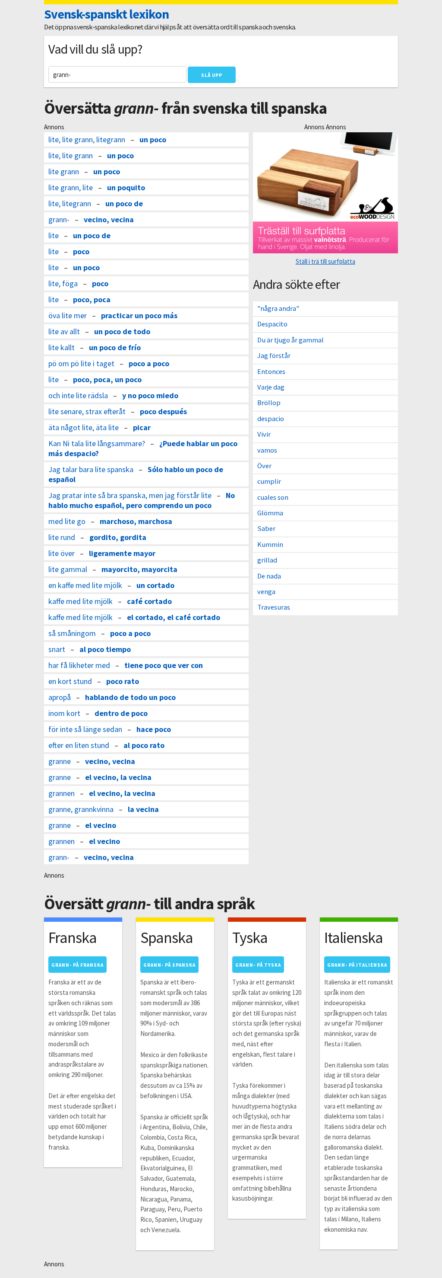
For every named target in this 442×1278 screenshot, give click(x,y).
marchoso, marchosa (136, 521)
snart (56, 649)
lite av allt (64, 331)
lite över (61, 553)
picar (142, 427)
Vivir (264, 434)
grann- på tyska (258, 965)
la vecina (143, 809)
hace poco (153, 729)
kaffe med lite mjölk (80, 601)
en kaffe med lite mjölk (85, 585)
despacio (270, 418)
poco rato (122, 681)
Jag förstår (273, 355)
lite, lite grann (70, 155)
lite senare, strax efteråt (87, 411)
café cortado (149, 601)
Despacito (272, 324)
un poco (152, 139)
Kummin (270, 544)
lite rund (61, 537)
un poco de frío (115, 347)
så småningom (72, 633)
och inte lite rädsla (78, 395)
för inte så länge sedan (85, 729)
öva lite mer (67, 315)
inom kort (64, 713)
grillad (267, 560)
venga (266, 591)
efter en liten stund (78, 745)
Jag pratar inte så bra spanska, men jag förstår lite (130, 495)
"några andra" (278, 308)
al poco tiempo (105, 649)
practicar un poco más (139, 315)
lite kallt (61, 347)
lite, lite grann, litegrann (86, 139)
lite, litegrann (69, 203)
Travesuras (273, 607)
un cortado (155, 585)
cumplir (269, 481)
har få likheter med (79, 665)
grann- (58, 219)
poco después (163, 411)
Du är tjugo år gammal (290, 340)
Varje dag (270, 387)
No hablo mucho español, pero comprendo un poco (141, 500)
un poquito (126, 187)
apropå (59, 697)
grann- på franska (77, 965)
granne (59, 761)
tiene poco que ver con (163, 665)
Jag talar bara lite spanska (90, 469)
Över (264, 465)
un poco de (124, 203)
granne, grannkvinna (81, 809)
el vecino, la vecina (118, 777)
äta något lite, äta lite (83, 427)
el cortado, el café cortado (173, 617)
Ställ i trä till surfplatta (325, 261)
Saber (266, 528)
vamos (267, 450)
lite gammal (67, 569)
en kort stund (70, 681)
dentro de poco (121, 713)
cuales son (272, 497)
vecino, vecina (109, 219)
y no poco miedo (150, 395)
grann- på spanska (169, 965)
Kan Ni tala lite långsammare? (96, 443)
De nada (269, 576)
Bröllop (269, 402)
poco (81, 251)
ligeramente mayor (122, 553)
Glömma (270, 513)
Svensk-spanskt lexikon (106, 14)
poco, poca (91, 299)
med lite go (66, 521)
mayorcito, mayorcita (139, 569)
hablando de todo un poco (130, 697)
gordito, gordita (117, 537)
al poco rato (143, 745)
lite (53, 235)
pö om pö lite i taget (81, 363)
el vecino (100, 825)
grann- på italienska (357, 965)
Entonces (271, 371)
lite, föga (63, 283)
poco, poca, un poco (107, 379)
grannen (61, 793)
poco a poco (149, 363)
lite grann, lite (70, 187)
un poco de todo (122, 331)
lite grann (63, 171)
